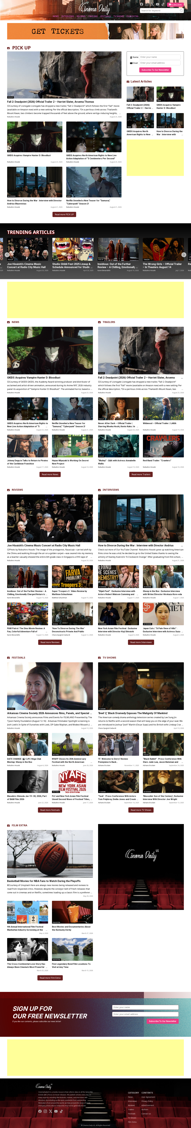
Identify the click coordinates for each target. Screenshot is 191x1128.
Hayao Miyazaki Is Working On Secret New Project (70, 462)
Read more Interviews (141, 642)
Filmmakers (148, 259)
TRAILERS (109, 322)
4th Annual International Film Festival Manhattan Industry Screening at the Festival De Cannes (25, 930)
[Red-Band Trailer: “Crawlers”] (118, 249)
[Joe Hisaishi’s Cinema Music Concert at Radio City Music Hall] (50, 518)
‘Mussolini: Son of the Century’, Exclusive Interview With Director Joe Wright (163, 797)
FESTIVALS (18, 657)
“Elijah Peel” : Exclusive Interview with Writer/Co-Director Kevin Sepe (162, 267)
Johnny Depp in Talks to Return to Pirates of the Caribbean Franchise (27, 462)
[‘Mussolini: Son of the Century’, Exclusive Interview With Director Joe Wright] (163, 781)
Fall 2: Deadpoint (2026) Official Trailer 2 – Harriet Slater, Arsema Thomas (50, 101)
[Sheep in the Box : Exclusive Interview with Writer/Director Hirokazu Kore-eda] (163, 576)
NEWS (15, 322)
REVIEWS (17, 490)
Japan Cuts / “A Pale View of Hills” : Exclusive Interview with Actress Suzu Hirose (161, 631)
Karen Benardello (13, 270)
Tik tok (162, 4)
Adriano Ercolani (104, 765)
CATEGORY (133, 1092)
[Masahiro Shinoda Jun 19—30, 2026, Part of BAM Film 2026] (27, 781)
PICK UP (21, 48)
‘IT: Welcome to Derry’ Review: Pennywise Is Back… (113, 760)
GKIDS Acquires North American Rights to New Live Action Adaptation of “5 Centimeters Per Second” (91, 157)
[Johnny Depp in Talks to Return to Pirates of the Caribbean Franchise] (27, 446)
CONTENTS (147, 1092)
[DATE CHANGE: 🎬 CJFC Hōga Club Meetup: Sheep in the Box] (27, 744)
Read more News (50, 474)
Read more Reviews (50, 642)
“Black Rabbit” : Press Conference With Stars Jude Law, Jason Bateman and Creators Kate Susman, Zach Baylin (162, 762)
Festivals (105, 16)
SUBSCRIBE (177, 4)
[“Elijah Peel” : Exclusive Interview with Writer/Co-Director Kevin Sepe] (163, 249)
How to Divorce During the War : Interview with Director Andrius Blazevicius (34, 202)
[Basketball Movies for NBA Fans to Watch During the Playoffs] (50, 854)
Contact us (146, 1113)
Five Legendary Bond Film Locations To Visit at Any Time (71, 965)
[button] (183, 254)
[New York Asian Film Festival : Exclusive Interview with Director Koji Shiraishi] (118, 613)
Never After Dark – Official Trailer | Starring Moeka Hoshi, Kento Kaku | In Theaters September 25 (116, 426)
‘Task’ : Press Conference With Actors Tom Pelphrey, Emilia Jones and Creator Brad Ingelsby (117, 799)
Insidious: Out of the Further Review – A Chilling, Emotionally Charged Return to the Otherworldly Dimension (26, 594)
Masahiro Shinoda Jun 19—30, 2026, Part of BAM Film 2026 (27, 797)
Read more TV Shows (141, 810)
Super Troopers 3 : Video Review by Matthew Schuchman (69, 593)
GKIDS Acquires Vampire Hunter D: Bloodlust (29, 155)
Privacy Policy (147, 1101)
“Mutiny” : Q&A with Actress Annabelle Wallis (117, 462)
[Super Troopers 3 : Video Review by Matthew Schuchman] (72, 576)
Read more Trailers (141, 474)
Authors (144, 1109)
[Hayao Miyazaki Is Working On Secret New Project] (72, 446)
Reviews (81, 16)
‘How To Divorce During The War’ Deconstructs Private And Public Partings (68, 631)
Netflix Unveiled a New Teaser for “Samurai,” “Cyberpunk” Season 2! (88, 202)
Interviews (67, 16)
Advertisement (147, 1105)
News (56, 16)
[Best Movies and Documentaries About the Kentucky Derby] (72, 912)
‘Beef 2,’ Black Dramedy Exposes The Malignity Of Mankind (132, 713)
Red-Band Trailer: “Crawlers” (115, 264)
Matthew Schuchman (59, 598)
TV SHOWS (109, 657)
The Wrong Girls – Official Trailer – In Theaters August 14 (71, 265)
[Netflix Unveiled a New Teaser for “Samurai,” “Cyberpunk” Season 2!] (93, 182)
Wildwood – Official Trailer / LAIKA (159, 423)
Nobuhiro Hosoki (13, 117)
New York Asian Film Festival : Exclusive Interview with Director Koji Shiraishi (117, 630)
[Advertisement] (155, 157)
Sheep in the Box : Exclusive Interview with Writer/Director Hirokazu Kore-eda (162, 593)
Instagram (147, 4)
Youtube (157, 4)
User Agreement (148, 1097)
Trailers (93, 16)
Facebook (141, 4)
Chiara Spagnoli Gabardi (61, 635)
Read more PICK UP (64, 214)
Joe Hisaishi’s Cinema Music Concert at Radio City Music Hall (43, 545)
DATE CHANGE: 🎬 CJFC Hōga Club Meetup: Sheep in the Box (24, 760)
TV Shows (118, 16)
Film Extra (132, 16)
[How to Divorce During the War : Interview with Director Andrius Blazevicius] (34, 182)
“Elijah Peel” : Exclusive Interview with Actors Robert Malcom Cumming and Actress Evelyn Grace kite (116, 594)
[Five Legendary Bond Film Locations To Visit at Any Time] (72, 949)
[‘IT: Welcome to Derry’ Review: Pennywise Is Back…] (118, 744)
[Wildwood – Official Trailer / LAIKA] (163, 408)
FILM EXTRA (19, 825)
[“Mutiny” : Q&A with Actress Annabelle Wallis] (118, 446)
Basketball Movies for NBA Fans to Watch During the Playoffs (44, 881)
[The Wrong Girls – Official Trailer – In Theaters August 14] (72, 249)
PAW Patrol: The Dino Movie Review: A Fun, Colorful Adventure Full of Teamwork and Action (26, 631)
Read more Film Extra (50, 977)
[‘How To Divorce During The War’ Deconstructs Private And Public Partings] (72, 613)
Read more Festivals (50, 810)
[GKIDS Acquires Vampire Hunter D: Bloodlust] (34, 137)
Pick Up (10, 97)
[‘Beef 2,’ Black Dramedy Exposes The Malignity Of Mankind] (141, 686)
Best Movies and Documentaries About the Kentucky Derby (71, 928)
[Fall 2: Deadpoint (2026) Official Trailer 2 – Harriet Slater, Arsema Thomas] (64, 74)
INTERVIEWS (111, 490)
